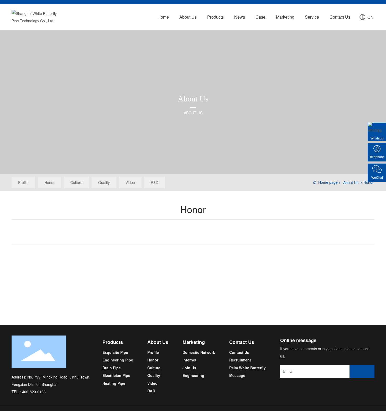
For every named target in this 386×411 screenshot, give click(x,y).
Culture (76, 182)
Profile (23, 182)
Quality (104, 182)
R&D (154, 182)
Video (130, 182)
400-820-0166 (34, 391)
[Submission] (362, 371)
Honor (49, 182)
